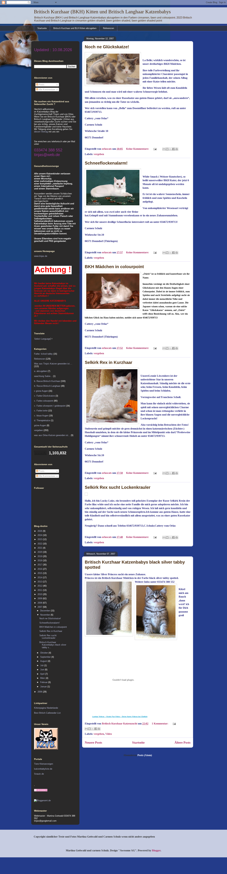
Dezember (45, 610)
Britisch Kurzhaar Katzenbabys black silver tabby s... (52, 645)
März (43, 678)
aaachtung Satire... (43, 376)
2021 (40, 548)
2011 (40, 590)
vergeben (99, 154)
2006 (40, 691)
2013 (40, 581)
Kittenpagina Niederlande (46, 708)
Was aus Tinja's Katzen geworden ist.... (53, 363)
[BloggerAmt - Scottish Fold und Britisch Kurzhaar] (42, 800)
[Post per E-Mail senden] (154, 148)
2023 (40, 539)
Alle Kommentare (46, 89)
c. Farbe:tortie (41, 410)
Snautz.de (39, 774)
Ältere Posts (182, 742)
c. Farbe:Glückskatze (44, 396)
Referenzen (108, 28)
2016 (40, 569)
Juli (42, 665)
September (45, 657)
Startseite (42, 28)
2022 (40, 543)
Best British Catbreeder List (47, 713)
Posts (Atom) (144, 755)
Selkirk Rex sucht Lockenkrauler (117, 487)
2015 (40, 573)
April (42, 674)
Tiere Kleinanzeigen (43, 764)
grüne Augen (40, 425)
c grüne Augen (41, 391)
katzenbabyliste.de (43, 769)
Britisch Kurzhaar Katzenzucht (120, 723)
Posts (41, 84)
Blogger (156, 850)
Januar (43, 686)
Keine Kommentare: (138, 148)
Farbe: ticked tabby (43, 354)
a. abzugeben (40, 371)
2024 (40, 535)
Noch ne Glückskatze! (107, 46)
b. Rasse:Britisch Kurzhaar (47, 381)
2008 (40, 603)
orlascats (107, 148)
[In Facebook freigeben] (173, 149)
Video (108, 733)
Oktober (44, 653)
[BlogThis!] (167, 149)
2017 (40, 564)
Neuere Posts (93, 742)
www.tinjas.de (40, 256)
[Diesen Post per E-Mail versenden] (164, 149)
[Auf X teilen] (170, 149)
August (44, 661)
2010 (40, 594)
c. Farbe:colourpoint (43, 401)
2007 (40, 607)
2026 (40, 531)
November (45, 615)
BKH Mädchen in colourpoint (114, 266)
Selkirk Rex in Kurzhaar (108, 362)
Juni (42, 669)
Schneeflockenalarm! (106, 163)
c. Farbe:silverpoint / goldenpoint (49, 406)
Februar (44, 682)
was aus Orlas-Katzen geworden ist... (52, 435)
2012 (40, 586)
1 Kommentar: (160, 723)
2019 (40, 556)
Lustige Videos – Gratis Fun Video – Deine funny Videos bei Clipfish (119, 716)
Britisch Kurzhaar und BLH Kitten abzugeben (74, 28)
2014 (40, 577)
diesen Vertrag (41, 131)
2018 (40, 560)
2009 (40, 598)
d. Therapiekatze (42, 420)
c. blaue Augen (41, 415)
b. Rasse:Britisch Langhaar (47, 386)
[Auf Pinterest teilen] (176, 149)
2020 (40, 552)
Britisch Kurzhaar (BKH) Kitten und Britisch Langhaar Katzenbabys (102, 11)
